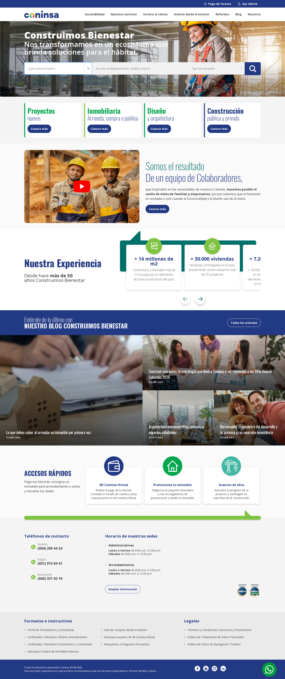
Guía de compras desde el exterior (125, 630)
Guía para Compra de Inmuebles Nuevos (53, 651)
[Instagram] (214, 669)
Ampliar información (122, 589)
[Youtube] (206, 669)
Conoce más (39, 129)
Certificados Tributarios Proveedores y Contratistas (60, 644)
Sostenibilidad (94, 14)
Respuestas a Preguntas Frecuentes (126, 644)
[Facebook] (197, 669)
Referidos (222, 14)
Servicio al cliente (155, 14)
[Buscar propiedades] (253, 68)
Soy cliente (249, 4)
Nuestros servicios (124, 14)
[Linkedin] (223, 669)
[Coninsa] (41, 14)
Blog (238, 14)
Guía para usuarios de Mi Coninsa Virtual (129, 637)
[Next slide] (200, 299)
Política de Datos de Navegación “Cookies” (214, 644)
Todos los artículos (244, 323)
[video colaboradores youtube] (81, 186)
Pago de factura (219, 4)
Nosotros (254, 14)
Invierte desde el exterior (191, 14)
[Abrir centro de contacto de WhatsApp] (269, 669)
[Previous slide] (185, 299)
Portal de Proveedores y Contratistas (51, 630)
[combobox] (28, 68)
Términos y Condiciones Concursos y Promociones (219, 630)
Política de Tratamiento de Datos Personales (215, 637)
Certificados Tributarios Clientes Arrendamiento (57, 637)
